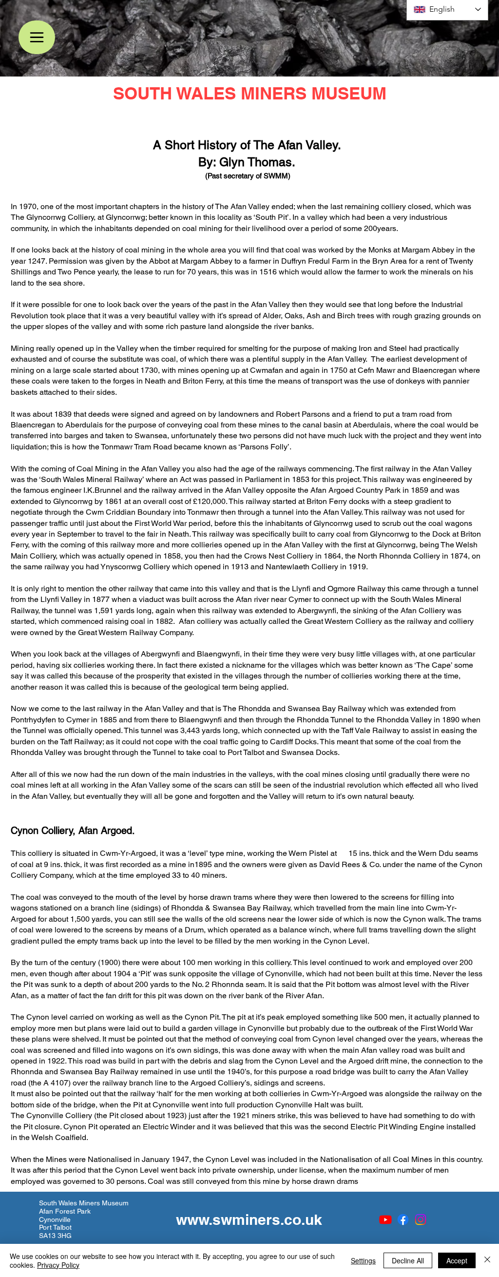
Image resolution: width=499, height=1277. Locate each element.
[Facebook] (403, 1219)
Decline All (408, 1260)
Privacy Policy (58, 1265)
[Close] (487, 1260)
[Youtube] (385, 1219)
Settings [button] (363, 1260)
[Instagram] (420, 1219)
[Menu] (37, 37)
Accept (456, 1260)
